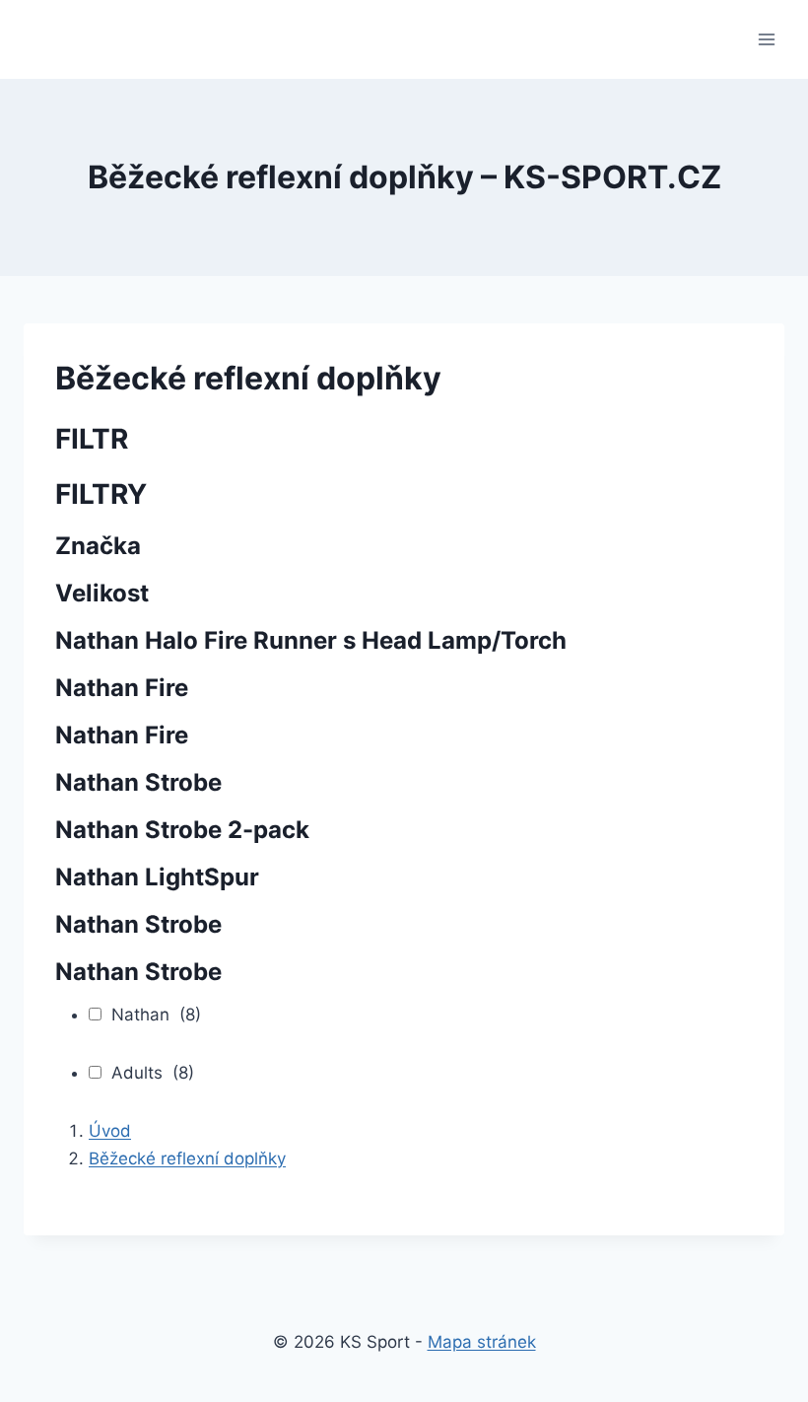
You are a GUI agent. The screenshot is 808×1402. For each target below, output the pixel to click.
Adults (152, 1073)
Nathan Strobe (138, 782)
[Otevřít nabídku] (766, 39)
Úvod (110, 1131)
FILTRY (101, 494)
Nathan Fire (121, 687)
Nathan (156, 1014)
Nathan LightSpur (157, 877)
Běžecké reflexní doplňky (187, 1158)
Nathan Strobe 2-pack (182, 829)
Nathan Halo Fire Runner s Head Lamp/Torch (311, 640)
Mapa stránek (482, 1342)
